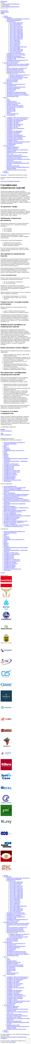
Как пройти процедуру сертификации (13, 498)
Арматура (6, 445)
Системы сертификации (10, 513)
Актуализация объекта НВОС (14, 155)
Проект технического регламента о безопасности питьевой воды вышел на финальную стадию (16, 495)
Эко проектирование (9, 145)
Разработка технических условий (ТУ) (19, 74)
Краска (5, 453)
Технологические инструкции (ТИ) (16, 72)
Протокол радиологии (12, 81)
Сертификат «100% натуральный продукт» (18, 117)
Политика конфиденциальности (9, 1037)
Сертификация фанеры (9, 475)
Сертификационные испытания (12, 517)
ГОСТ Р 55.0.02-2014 (15, 42)
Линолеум (6, 457)
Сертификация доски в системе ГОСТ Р (14, 450)
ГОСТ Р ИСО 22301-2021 (16, 29)
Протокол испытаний (12, 80)
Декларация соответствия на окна (12, 479)
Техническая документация (11, 62)
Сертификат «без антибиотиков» (15, 120)
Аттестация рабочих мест (10, 486)
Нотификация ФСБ (12, 101)
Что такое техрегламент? (10, 523)
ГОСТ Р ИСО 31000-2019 (16, 33)
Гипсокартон (7, 449)
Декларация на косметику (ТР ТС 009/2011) (18, 95)
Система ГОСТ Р (11, 21)
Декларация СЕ (11, 91)
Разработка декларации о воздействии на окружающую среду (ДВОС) (17, 157)
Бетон (5, 446)
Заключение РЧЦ (11, 111)
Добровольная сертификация (14, 56)
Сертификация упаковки (10, 473)
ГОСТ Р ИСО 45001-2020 (16, 36)
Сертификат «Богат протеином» (15, 139)
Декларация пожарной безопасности (16, 86)
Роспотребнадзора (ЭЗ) (12, 113)
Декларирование (8, 82)
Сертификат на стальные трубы (12, 470)
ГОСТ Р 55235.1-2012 (15, 25)
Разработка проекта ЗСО (13, 147)
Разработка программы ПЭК (14, 161)
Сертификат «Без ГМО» (13, 123)
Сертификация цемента (10, 477)
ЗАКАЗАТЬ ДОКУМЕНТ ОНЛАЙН (10, 181)
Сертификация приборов (10, 519)
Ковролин (6, 454)
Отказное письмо (11, 109)
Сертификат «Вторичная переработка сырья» (18, 141)
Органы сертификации (9, 506)
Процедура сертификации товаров (12, 511)
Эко (5, 116)
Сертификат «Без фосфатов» (14, 132)
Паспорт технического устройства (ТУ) (17, 68)
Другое (5, 97)
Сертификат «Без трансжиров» (14, 131)
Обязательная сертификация (14, 20)
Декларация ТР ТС (11, 85)
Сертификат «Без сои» (12, 127)
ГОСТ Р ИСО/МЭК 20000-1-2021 (18, 46)
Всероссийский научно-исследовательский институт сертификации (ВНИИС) (15, 488)
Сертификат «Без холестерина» (15, 143)
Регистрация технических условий (19, 77)
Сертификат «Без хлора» (13, 133)
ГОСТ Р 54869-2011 (15, 40)
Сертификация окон (9, 467)
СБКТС (9, 100)
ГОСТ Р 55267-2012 (15, 45)
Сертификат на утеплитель (10, 474)
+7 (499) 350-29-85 (5, 4)
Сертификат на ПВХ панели (11, 463)
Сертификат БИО (11, 144)
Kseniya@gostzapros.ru (6, 430)
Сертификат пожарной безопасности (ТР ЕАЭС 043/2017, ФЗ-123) (17, 60)
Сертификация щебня (9, 478)
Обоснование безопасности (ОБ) (15, 70)
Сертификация (7, 17)
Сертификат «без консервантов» (15, 124)
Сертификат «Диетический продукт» (16, 136)
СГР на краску (7, 481)
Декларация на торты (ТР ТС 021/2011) (17, 93)
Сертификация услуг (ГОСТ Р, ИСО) (16, 54)
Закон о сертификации (9, 493)
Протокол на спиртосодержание (15, 105)
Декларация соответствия (13, 88)
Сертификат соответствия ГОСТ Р (15, 53)
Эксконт (9, 112)
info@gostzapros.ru (15, 4)
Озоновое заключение (12, 104)
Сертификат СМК (11, 58)
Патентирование (11, 115)
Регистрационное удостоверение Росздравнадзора (15, 107)
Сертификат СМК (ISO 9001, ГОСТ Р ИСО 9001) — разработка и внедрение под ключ (16, 525)
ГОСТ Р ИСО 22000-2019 (16, 22)
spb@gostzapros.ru (14, 6)
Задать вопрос (12, 1042)
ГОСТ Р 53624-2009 (15, 41)
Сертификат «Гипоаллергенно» (15, 135)
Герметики (6, 447)
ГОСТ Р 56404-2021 (15, 44)
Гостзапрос (3, 175)
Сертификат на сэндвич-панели (12, 471)
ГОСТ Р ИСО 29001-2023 (16, 49)
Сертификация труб (9, 469)
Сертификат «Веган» (12, 140)
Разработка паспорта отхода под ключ (16, 169)
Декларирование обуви (13, 96)
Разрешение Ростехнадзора (13, 103)
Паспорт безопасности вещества (15, 69)
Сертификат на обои (9, 466)
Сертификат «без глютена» (13, 121)
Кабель (5, 451)
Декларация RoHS (11, 89)
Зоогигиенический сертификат (15, 137)
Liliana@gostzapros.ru (6, 434)
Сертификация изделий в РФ (11, 518)
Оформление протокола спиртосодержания (15, 510)
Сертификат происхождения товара (16, 57)
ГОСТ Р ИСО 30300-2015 (16, 30)
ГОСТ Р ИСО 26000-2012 (16, 38)
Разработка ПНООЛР (12, 148)
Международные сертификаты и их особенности (16, 499)
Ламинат (6, 455)
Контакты (6, 172)
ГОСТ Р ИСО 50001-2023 (16, 37)
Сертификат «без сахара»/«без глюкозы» (17, 119)
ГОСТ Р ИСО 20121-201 (16, 28)
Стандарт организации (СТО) (14, 78)
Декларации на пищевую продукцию (16, 92)
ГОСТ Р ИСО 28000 (15, 48)
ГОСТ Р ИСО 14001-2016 (16, 26)
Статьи (5, 171)
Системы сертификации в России (12, 514)
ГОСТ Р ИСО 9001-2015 (16, 24)
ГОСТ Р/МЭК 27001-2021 (16, 50)
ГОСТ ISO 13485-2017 (15, 52)
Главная (6, 16)
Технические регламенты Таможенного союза (15, 521)
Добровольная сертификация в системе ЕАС (18, 18)
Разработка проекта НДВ (13, 165)
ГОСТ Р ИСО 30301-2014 (16, 32)
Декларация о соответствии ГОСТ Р (16, 84)
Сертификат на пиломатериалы (12, 465)
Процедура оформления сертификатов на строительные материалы (14, 443)
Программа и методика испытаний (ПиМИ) (18, 64)
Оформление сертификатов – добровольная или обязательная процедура (16, 508)
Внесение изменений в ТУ (16, 76)
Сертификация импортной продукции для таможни (17, 515)
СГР (8, 99)
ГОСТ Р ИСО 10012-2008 (16, 34)
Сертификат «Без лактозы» (13, 125)
